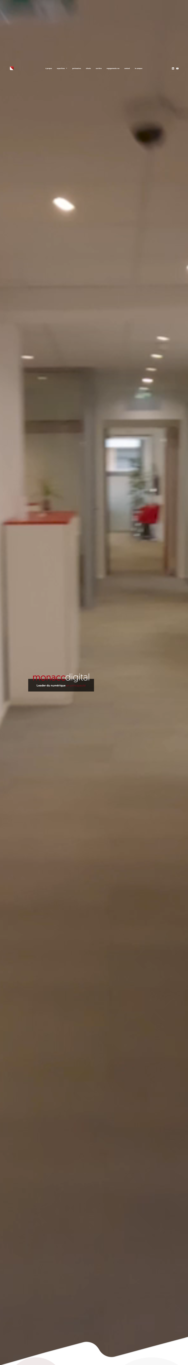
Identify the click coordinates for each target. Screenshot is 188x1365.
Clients (88, 68)
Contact (127, 68)
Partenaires (76, 68)
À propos (49, 68)
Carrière (99, 68)
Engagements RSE (113, 68)
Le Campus (138, 68)
